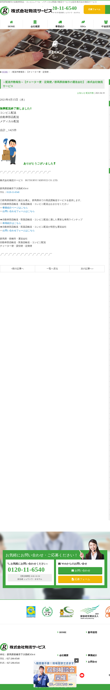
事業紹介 (92, 655)
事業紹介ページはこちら (15, 207)
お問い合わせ (82, 570)
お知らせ (81, 93)
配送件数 (90, 93)
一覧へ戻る (52, 268)
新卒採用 (92, 632)
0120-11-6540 (61, 8)
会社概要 (63, 655)
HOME (5, 72)
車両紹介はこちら (12, 223)
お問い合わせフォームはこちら (19, 211)
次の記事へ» (87, 268)
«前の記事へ (17, 268)
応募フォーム (94, 9)
